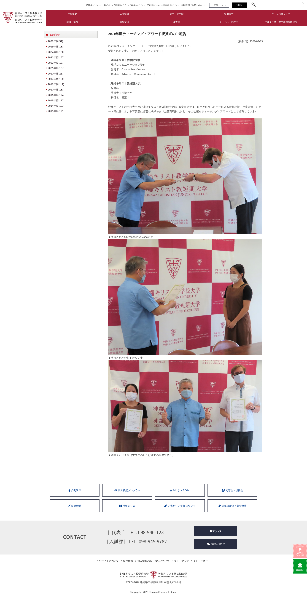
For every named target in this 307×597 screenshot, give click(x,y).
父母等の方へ (154, 5)
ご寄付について (219, 5)
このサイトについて (107, 560)
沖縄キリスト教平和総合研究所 (281, 22)
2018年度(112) (56, 84)
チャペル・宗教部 (229, 22)
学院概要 (72, 14)
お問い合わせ (199, 5)
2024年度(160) (56, 52)
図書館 (176, 22)
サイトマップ (181, 560)
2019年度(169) (56, 79)
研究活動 (76, 505)
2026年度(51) (55, 41)
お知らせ (55, 34)
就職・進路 (72, 22)
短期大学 (228, 14)
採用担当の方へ (171, 5)
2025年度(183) (56, 46)
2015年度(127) (56, 100)
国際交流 (124, 22)
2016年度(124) (56, 95)
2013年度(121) (56, 111)
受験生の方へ (93, 5)
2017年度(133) (56, 89)
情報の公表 (128, 505)
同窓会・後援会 (234, 490)
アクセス (217, 531)
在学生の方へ (138, 5)
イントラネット (202, 560)
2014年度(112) (56, 105)
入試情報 (124, 14)
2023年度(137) (56, 57)
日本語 (238, 5)
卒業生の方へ (122, 5)
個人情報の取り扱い (153, 560)
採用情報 (185, 5)
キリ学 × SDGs (180, 490)
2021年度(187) (56, 68)
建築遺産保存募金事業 (234, 505)
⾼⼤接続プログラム (128, 490)
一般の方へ (107, 5)
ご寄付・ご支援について (181, 505)
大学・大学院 (177, 14)
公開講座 (75, 490)
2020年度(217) (56, 73)
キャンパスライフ (281, 14)
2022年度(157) (56, 62)
